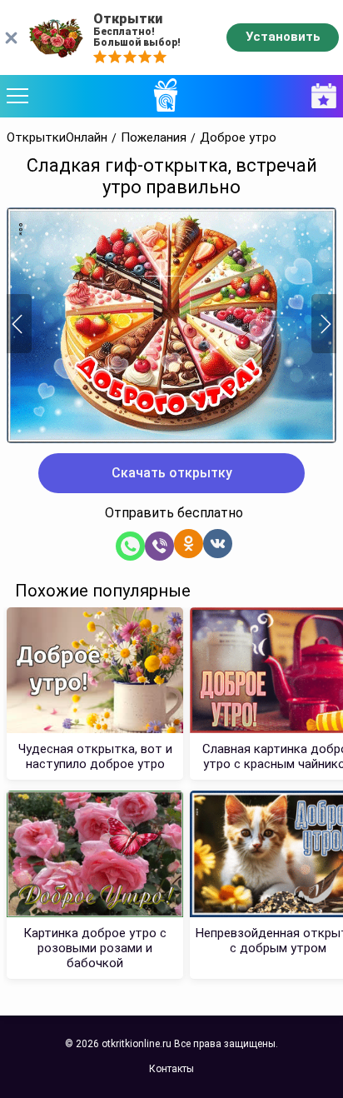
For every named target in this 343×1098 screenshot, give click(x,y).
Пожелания (153, 138)
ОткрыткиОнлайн (57, 138)
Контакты (171, 1069)
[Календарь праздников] (319, 96)
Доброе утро (238, 138)
